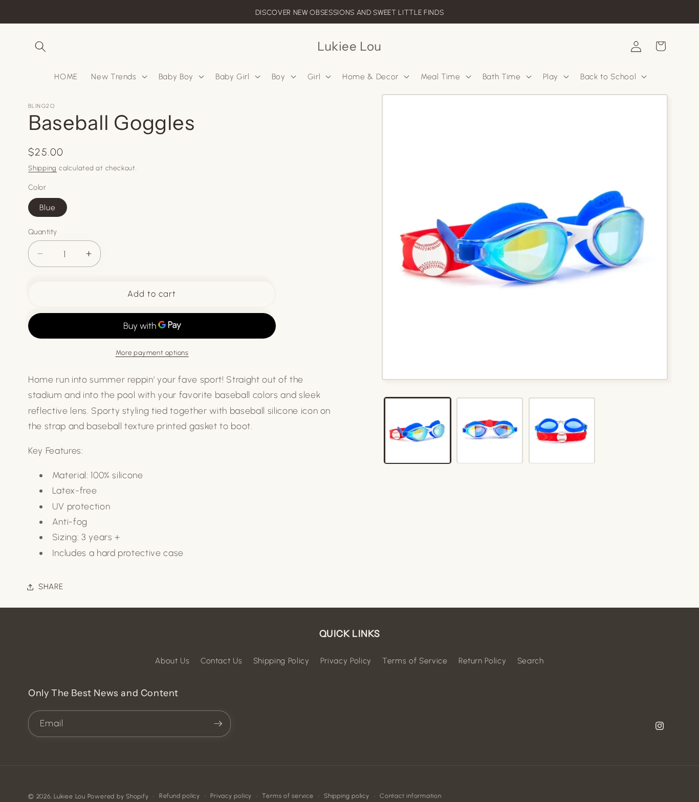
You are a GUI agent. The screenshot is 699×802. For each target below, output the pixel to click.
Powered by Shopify (118, 796)
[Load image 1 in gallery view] (417, 430)
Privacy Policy (346, 660)
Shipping (42, 168)
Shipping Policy (281, 660)
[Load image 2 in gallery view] (489, 430)
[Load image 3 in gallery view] (562, 430)
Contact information (411, 795)
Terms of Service (415, 660)
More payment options (152, 352)
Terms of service (287, 795)
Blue (47, 207)
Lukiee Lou (69, 796)
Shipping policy (346, 795)
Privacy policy (231, 795)
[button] (40, 46)
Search (530, 660)
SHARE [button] (50, 586)
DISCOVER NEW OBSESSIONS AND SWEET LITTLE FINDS (349, 12)
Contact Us (222, 660)
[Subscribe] (218, 723)
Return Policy (482, 660)
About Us (172, 660)
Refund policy (179, 795)
